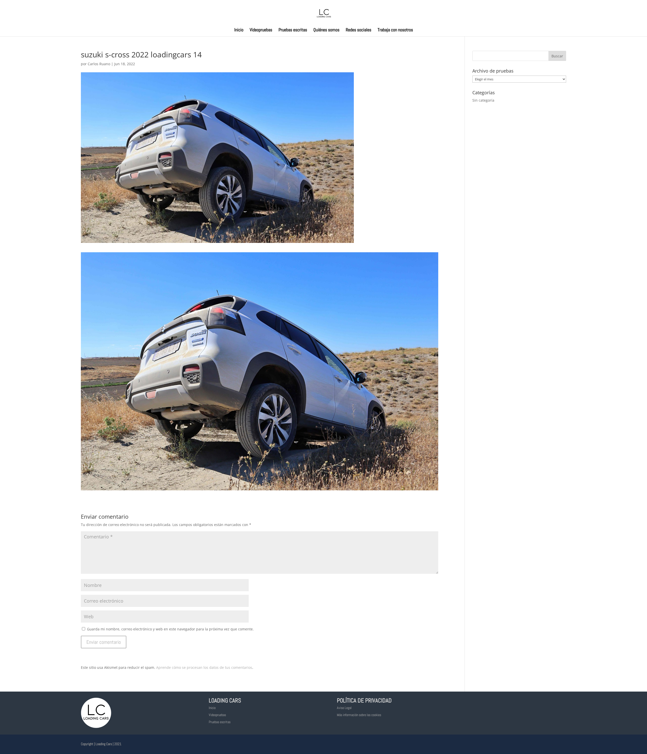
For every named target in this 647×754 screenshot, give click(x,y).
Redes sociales (358, 30)
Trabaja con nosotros (395, 30)
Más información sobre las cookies (359, 715)
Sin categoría (483, 100)
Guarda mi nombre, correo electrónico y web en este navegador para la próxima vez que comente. (170, 629)
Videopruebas (261, 30)
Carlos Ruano (99, 63)
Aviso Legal (344, 707)
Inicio (238, 30)
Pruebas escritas (293, 30)
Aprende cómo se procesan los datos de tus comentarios (204, 667)
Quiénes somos (326, 30)
